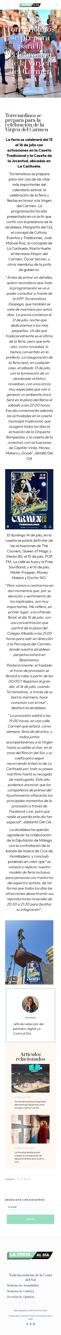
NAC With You (35, 1310)
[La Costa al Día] (30, 5)
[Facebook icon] (27, 1323)
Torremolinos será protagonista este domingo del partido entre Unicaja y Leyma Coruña (30, 1104)
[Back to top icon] (54, 1328)
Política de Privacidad (18, 1315)
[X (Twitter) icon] (30, 1323)
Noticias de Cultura (20, 1291)
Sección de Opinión (20, 1297)
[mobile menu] (56, 4)
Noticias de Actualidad (22, 1286)
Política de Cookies (37, 1315)
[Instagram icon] (34, 1323)
